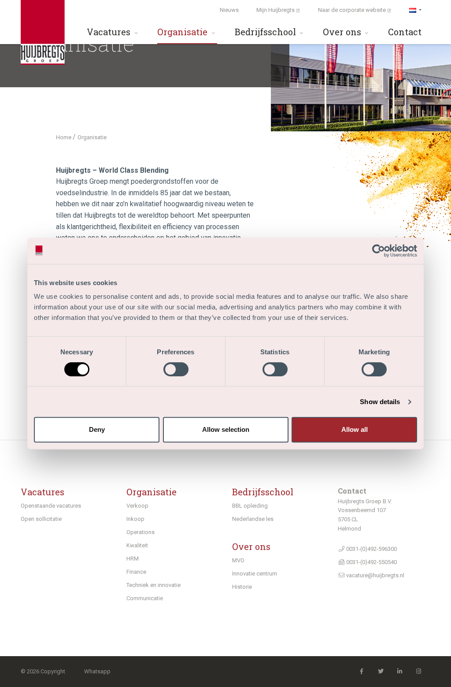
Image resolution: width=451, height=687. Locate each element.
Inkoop (135, 519)
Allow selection (225, 429)
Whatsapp (97, 671)
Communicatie (144, 598)
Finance (136, 571)
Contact (404, 31)
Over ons (343, 31)
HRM (132, 558)
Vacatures (110, 31)
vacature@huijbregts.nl (374, 575)
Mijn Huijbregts (276, 10)
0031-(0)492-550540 (371, 562)
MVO (238, 560)
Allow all (354, 429)
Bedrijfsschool (266, 31)
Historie (242, 586)
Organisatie (183, 31)
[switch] (176, 369)
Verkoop (137, 505)
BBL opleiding (250, 505)
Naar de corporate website (352, 10)
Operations (140, 532)
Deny (97, 429)
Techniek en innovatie (153, 585)
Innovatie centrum (254, 573)
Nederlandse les (253, 519)
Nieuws (229, 10)
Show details (380, 401)
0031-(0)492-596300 (371, 549)
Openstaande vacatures (51, 505)
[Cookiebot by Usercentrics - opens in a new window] (378, 250)
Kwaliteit (137, 545)
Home (64, 137)
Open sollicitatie (41, 519)
